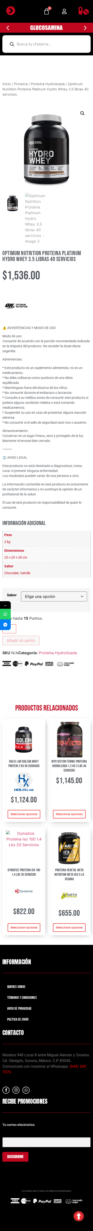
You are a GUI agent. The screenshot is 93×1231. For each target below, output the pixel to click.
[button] (64, 11)
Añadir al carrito (21, 640)
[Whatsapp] (26, 1090)
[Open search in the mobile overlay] (46, 44)
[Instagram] (16, 1090)
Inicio (6, 84)
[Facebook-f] (6, 1090)
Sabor (12, 595)
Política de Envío (17, 1019)
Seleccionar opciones (23, 814)
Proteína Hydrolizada (48, 84)
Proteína (21, 84)
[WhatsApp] (5, 614)
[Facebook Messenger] (5, 624)
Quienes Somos (16, 987)
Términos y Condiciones (22, 997)
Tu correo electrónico (18, 1133)
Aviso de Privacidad (19, 1008)
